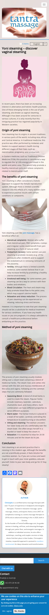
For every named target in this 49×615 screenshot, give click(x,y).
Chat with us (7, 568)
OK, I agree (7, 611)
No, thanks (19, 611)
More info (18, 606)
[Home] (24, 22)
